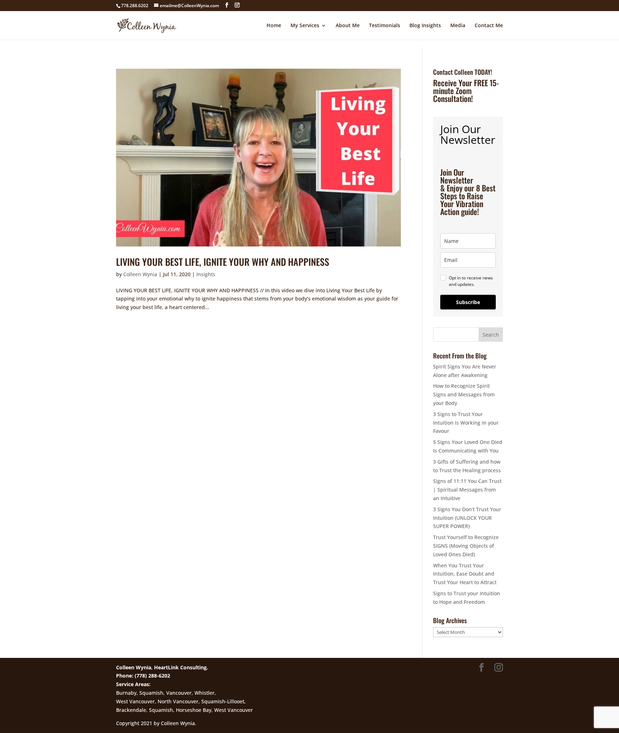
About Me (348, 26)
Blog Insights (425, 26)
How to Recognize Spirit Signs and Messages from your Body (464, 394)
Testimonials (384, 26)
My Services (305, 26)
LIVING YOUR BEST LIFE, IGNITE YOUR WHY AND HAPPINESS (222, 262)
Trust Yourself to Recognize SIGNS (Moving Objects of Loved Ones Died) (466, 546)
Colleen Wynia (140, 274)
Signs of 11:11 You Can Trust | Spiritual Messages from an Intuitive (467, 490)
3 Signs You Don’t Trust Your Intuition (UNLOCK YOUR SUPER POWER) (467, 518)
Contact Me (489, 26)
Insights (205, 274)
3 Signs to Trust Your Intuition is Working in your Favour (466, 423)
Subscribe (468, 302)
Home (274, 26)
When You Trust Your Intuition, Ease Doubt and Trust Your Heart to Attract (464, 574)
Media (457, 26)
